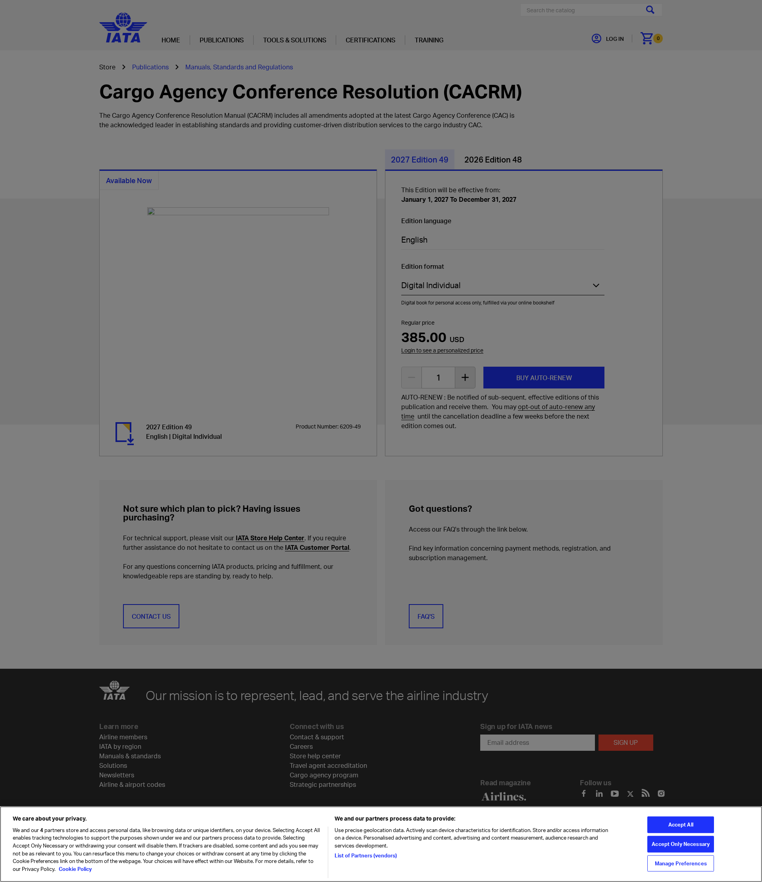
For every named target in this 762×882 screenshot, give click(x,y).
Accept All (680, 824)
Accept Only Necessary (681, 844)
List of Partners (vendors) (366, 855)
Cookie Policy (75, 868)
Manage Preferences (681, 863)
